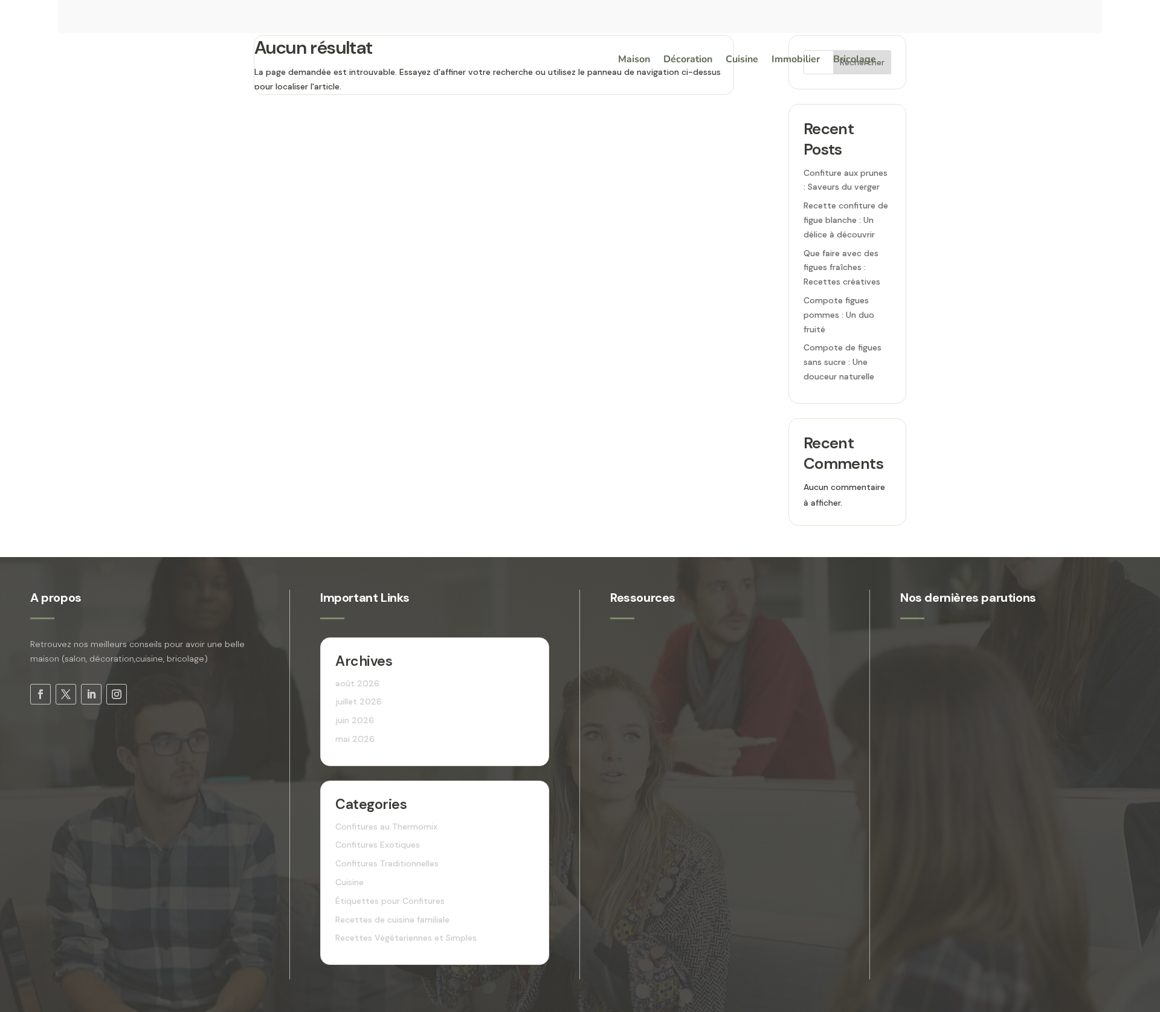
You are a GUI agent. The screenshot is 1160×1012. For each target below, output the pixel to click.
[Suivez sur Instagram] (116, 694)
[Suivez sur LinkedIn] (91, 694)
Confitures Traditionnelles (387, 863)
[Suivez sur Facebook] (40, 694)
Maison (634, 60)
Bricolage (854, 60)
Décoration (687, 60)
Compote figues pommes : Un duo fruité (839, 315)
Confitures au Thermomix (386, 826)
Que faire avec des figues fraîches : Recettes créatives (842, 268)
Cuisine (742, 60)
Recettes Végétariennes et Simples (406, 937)
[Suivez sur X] (66, 694)
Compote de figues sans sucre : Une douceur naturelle (842, 362)
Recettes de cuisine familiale (392, 919)
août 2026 (357, 683)
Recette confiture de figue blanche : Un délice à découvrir (846, 220)
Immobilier (796, 60)
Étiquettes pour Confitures (390, 900)
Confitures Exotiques (377, 844)
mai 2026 (355, 738)
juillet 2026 (358, 701)
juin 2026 (354, 720)
